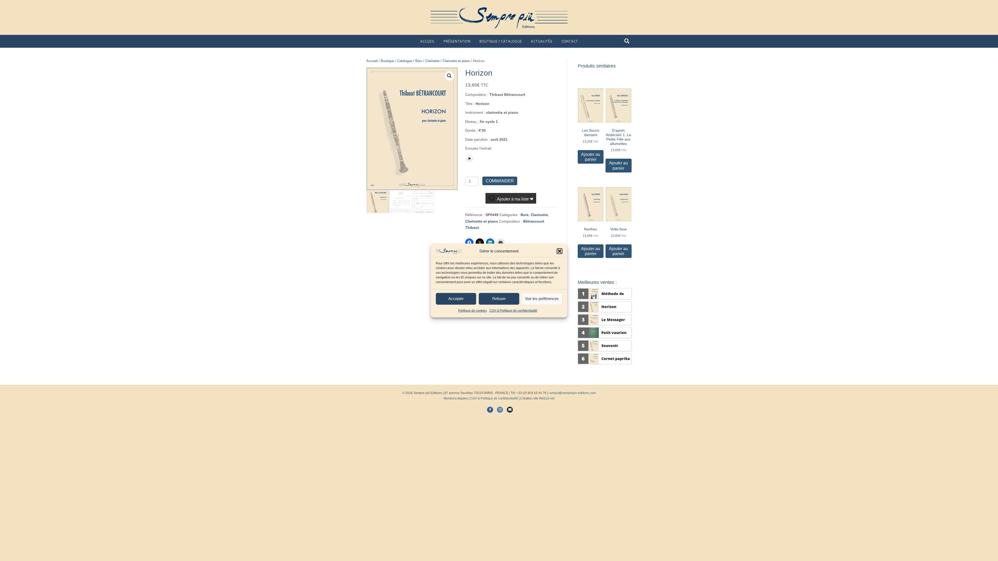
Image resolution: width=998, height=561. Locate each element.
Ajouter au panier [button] (590, 157)
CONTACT (569, 41)
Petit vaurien (613, 332)
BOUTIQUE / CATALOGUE (500, 41)
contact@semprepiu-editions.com (572, 393)
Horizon (608, 306)
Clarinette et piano (456, 61)
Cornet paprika (615, 358)
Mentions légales (456, 398)
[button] (559, 251)
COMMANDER (500, 181)
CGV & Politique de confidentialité (513, 310)
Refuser (499, 298)
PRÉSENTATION (456, 41)
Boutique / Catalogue (396, 61)
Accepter (456, 298)
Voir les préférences (542, 298)
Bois (418, 61)
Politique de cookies (472, 310)
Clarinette (432, 61)
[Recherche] (627, 41)
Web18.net (546, 398)
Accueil (372, 61)
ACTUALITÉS (541, 41)
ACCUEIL (427, 41)
